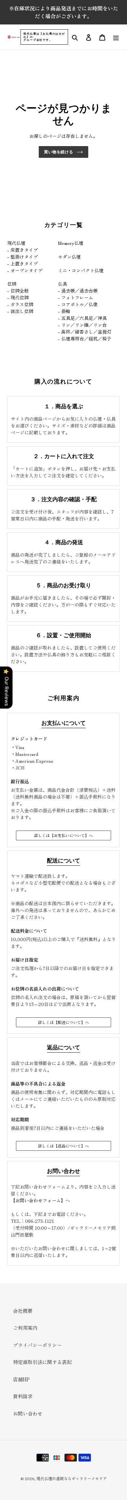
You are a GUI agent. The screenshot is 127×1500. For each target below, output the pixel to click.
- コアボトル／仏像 (78, 304)
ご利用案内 (25, 1327)
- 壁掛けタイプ (22, 256)
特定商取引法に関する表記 (42, 1361)
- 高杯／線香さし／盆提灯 (84, 331)
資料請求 (23, 1396)
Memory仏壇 (70, 243)
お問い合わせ (27, 1413)
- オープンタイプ (24, 270)
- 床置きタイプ (22, 250)
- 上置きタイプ (22, 263)
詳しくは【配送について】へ (63, 1022)
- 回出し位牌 (20, 311)
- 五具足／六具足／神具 (82, 318)
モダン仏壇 (69, 256)
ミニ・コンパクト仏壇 (81, 270)
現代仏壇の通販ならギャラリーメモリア (71, 1478)
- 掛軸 (64, 311)
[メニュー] (116, 37)
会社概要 (23, 1310)
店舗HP (21, 1379)
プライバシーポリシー (37, 1345)
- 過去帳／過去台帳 (78, 290)
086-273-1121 (39, 1221)
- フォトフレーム (75, 297)
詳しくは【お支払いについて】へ (63, 835)
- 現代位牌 (18, 297)
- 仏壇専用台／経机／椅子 (84, 338)
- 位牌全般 (18, 290)
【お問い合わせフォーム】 (38, 1200)
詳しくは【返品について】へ (63, 1145)
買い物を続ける (59, 151)
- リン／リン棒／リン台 (82, 325)
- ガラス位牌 (20, 304)
